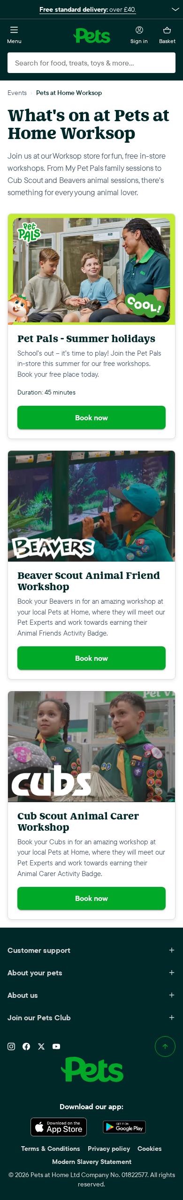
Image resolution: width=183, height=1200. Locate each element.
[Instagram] (11, 1046)
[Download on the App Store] (59, 1127)
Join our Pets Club (39, 1017)
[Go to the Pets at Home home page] (91, 35)
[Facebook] (26, 1046)
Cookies (149, 1148)
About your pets (35, 972)
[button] (91, 9)
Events (17, 92)
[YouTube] (56, 1046)
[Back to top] (165, 1046)
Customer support (39, 950)
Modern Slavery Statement (91, 1161)
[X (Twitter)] (41, 1046)
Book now (91, 417)
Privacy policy (109, 1148)
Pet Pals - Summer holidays (86, 338)
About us (23, 995)
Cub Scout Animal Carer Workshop (78, 821)
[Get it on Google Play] (124, 1127)
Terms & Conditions (50, 1148)
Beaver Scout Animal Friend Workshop (88, 581)
